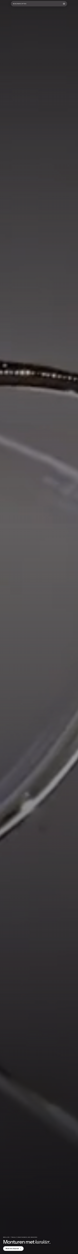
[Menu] (64, 4)
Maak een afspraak (13, 1249)
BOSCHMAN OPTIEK (19, 3)
